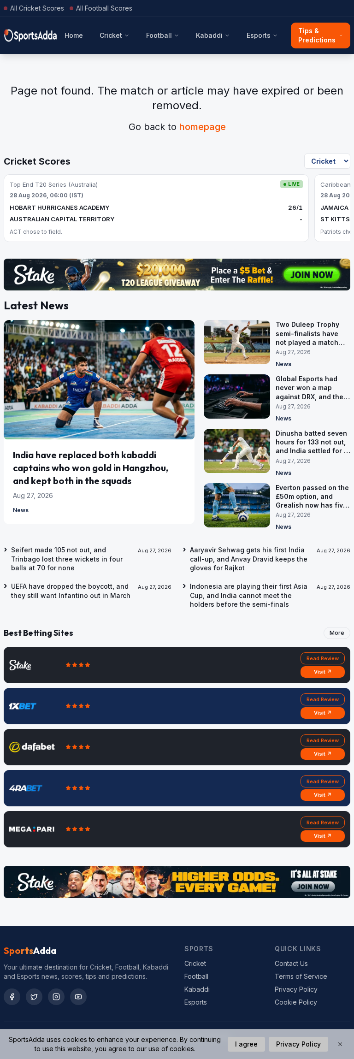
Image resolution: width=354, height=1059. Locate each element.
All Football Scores (104, 8)
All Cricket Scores (37, 8)
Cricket (111, 35)
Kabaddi (209, 35)
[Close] (340, 1044)
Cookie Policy (296, 1002)
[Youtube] (78, 996)
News (21, 510)
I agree (246, 1044)
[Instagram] (56, 996)
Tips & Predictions (317, 35)
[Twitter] (34, 996)
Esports (259, 35)
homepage (202, 126)
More (337, 632)
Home (74, 35)
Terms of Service (301, 976)
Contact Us (291, 963)
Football (159, 35)
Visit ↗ (323, 672)
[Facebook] (12, 996)
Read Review (323, 658)
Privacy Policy (296, 989)
